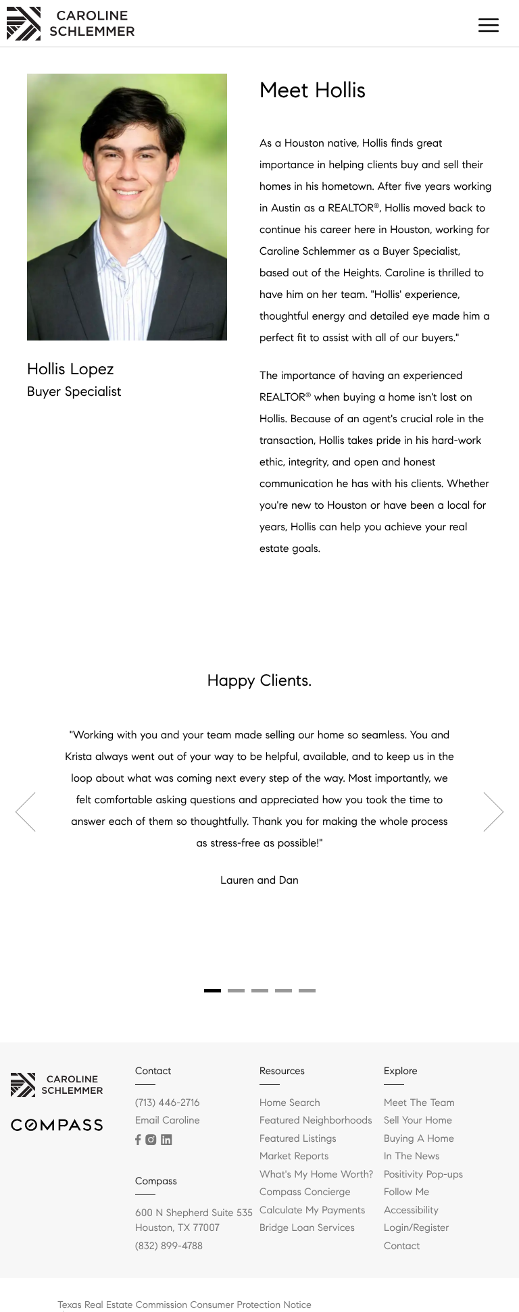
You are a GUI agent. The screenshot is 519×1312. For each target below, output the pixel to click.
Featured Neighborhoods (316, 1121)
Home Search (290, 1103)
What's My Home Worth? (316, 1175)
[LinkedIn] (166, 1139)
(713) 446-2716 (167, 1103)
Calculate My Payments (312, 1211)
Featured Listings (298, 1139)
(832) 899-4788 (169, 1246)
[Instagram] (150, 1139)
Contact (402, 1246)
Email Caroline (167, 1121)
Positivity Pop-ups (423, 1175)
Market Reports (294, 1157)
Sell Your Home (418, 1121)
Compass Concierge (305, 1192)
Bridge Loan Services (307, 1228)
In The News (411, 1157)
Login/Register (416, 1228)
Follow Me (406, 1192)
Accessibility (411, 1211)
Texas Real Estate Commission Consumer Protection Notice (184, 1304)
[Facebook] (138, 1139)
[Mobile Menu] (488, 27)
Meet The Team (419, 1103)
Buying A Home (419, 1139)
